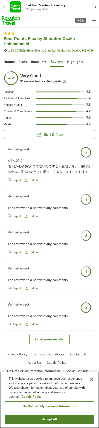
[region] (49, 400)
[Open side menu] (93, 20)
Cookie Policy (31, 396)
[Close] (92, 379)
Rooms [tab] (9, 62)
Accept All (49, 419)
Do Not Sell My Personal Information (49, 406)
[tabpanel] (49, 207)
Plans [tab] (22, 62)
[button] (11, 20)
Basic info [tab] (39, 62)
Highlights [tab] (75, 62)
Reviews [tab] (57, 61)
